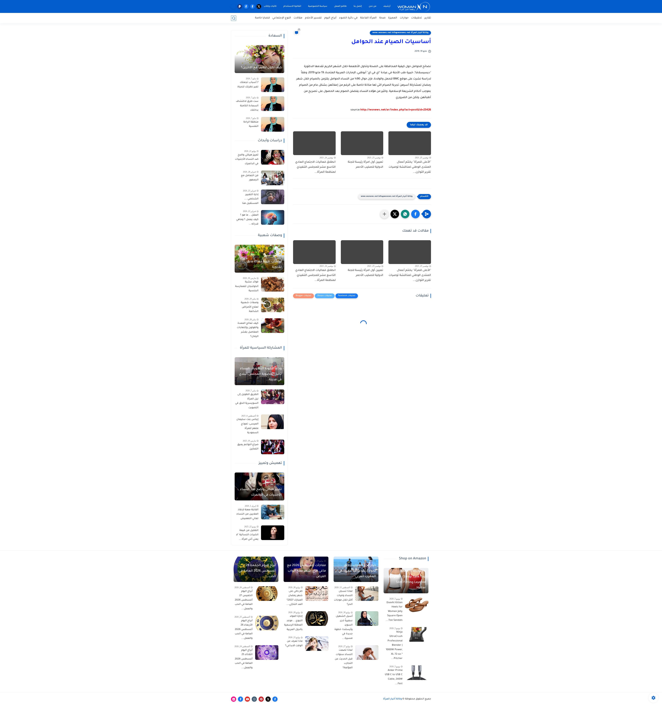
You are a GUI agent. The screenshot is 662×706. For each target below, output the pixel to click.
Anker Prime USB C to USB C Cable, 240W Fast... (394, 677)
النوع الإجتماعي (281, 18)
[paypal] (239, 6)
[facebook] (252, 6)
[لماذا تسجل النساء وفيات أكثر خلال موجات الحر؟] (366, 593)
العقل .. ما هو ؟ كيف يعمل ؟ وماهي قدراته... (247, 219)
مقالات (298, 18)
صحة (382, 18)
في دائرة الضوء (348, 18)
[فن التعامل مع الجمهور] (272, 178)
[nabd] (233, 6)
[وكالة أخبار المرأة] (414, 6)
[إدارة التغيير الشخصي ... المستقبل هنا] (272, 197)
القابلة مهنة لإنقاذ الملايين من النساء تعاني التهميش (247, 514)
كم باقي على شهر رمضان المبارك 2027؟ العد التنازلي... (295, 598)
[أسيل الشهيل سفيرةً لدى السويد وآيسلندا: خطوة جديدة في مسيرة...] (366, 618)
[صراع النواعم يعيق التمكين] (272, 447)
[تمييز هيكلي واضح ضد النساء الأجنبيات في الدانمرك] (272, 157)
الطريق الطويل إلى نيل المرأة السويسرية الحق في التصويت (246, 401)
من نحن (372, 6)
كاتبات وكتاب (270, 6)
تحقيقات (416, 18)
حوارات (404, 18)
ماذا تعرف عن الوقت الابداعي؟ (294, 643)
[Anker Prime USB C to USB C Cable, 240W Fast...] (416, 672)
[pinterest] (261, 699)
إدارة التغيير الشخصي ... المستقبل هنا (250, 199)
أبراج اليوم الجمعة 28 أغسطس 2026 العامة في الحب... (257, 571)
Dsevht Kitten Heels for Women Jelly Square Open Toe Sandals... (394, 611)
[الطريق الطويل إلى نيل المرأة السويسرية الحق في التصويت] (272, 396)
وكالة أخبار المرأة (392, 699)
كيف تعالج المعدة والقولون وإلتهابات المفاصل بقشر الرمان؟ (247, 330)
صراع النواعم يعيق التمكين (247, 447)
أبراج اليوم (330, 18)
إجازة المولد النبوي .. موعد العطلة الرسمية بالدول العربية (293, 623)
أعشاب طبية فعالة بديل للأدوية (264, 264)
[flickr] (233, 699)
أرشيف (386, 6)
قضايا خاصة (262, 18)
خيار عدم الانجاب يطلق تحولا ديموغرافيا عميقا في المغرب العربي (357, 571)
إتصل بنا (358, 6)
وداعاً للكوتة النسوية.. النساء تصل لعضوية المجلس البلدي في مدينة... (260, 374)
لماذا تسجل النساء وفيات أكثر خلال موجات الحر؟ (343, 598)
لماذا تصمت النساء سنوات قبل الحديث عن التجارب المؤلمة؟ (344, 659)
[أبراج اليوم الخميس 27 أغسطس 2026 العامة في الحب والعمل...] (266, 593)
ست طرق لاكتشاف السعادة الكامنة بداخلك (247, 106)
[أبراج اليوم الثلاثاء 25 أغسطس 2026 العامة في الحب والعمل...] (266, 652)
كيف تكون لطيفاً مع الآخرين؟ (261, 67)
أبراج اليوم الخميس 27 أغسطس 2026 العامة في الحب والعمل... (244, 600)
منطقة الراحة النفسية (250, 124)
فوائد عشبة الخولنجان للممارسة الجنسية (246, 286)
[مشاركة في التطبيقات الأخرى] (384, 214)
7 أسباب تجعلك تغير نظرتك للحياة (247, 84)
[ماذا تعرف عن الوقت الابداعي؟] (316, 643)
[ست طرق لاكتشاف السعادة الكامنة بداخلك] (272, 103)
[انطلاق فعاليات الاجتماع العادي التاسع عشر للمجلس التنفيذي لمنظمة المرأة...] (314, 143)
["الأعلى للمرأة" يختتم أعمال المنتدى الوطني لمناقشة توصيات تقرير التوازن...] (409, 143)
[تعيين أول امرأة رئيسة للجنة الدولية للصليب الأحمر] (362, 143)
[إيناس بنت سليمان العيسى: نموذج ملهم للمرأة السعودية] (272, 421)
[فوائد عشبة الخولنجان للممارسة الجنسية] (272, 284)
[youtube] (247, 699)
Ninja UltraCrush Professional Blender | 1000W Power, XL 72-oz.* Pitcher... (394, 645)
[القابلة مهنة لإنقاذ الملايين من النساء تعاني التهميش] (272, 512)
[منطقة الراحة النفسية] (272, 124)
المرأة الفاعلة (368, 18)
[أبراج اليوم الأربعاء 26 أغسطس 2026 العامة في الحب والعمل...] (266, 623)
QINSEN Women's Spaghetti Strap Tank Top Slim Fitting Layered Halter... (407, 580)
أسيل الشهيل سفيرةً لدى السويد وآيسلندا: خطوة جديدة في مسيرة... (343, 627)
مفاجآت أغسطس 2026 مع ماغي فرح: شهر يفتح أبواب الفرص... (306, 571)
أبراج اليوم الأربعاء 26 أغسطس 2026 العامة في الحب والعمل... (244, 629)
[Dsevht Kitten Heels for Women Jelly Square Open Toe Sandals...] (416, 605)
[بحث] (233, 18)
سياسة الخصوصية (317, 6)
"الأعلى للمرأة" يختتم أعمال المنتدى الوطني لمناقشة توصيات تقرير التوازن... (410, 167)
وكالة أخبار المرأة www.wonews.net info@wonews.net (400, 33)
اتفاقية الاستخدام (292, 6)
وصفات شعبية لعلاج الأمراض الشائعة (249, 307)
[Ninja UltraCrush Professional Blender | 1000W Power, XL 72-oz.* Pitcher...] (416, 634)
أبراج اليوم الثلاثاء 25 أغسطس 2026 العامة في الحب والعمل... (244, 659)
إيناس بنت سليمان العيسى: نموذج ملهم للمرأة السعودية (247, 426)
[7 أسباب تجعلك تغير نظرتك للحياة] (272, 84)
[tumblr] (254, 699)
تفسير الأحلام (313, 18)
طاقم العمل (340, 6)
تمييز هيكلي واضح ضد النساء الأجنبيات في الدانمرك (246, 159)
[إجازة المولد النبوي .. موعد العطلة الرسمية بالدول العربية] (316, 618)
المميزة (392, 18)
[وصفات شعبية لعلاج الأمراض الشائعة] (272, 305)
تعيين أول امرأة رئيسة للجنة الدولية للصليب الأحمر (365, 165)
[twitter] (259, 6)
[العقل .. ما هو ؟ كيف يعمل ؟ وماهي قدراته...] (272, 217)
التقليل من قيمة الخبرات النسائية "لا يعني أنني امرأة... (247, 535)
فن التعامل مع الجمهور (249, 178)
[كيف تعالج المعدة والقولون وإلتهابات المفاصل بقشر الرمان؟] (272, 325)
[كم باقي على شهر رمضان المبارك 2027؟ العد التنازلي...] (316, 593)
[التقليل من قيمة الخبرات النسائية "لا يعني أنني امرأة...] (272, 532)
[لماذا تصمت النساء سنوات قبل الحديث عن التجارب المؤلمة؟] (366, 652)
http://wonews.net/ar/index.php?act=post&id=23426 (395, 109)
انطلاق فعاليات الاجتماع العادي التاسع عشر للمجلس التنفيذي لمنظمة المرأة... (315, 167)
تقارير (427, 18)
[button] (415, 214)
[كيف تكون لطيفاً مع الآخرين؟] (259, 59)
